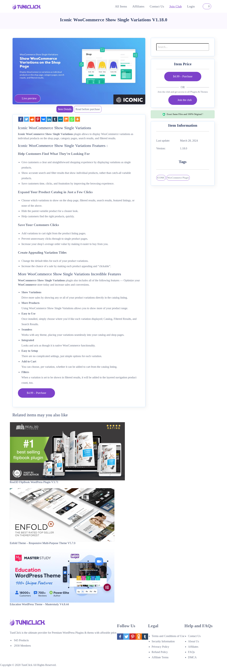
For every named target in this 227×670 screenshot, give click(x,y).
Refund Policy (160, 652)
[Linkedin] (49, 119)
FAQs (191, 652)
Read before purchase (88, 109)
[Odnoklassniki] (139, 636)
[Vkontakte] (43, 119)
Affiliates (138, 6)
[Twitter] (26, 119)
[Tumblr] (54, 119)
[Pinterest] (37, 119)
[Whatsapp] (71, 119)
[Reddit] (32, 119)
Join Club (175, 6)
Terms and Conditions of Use (168, 636)
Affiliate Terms (160, 657)
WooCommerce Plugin (178, 178)
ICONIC (161, 178)
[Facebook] (20, 119)
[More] (77, 119)
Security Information (163, 641)
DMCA (192, 657)
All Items (121, 6)
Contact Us (157, 6)
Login (191, 6)
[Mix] (66, 119)
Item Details (64, 109)
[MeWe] (60, 119)
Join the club (185, 99)
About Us (193, 641)
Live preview (29, 98)
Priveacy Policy (160, 646)
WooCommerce (27, 284)
